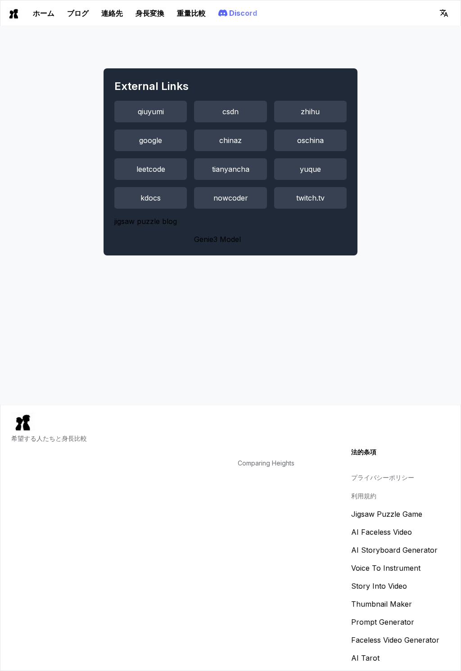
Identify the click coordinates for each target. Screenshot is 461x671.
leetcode (150, 169)
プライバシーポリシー (382, 477)
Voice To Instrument (385, 568)
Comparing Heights (266, 463)
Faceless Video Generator (395, 639)
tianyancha (230, 169)
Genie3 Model (217, 239)
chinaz (230, 140)
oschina (310, 140)
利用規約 (363, 496)
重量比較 (191, 13)
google (150, 140)
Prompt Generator (382, 621)
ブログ (78, 13)
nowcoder (230, 197)
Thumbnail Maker (381, 603)
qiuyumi (151, 111)
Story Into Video (379, 586)
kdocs (150, 197)
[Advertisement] (230, 337)
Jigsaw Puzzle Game (386, 514)
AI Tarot (365, 657)
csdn (230, 111)
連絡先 (112, 13)
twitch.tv (310, 197)
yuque (310, 169)
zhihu (310, 111)
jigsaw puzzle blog (145, 221)
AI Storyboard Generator (394, 550)
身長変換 (150, 13)
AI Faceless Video (381, 532)
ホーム (43, 13)
